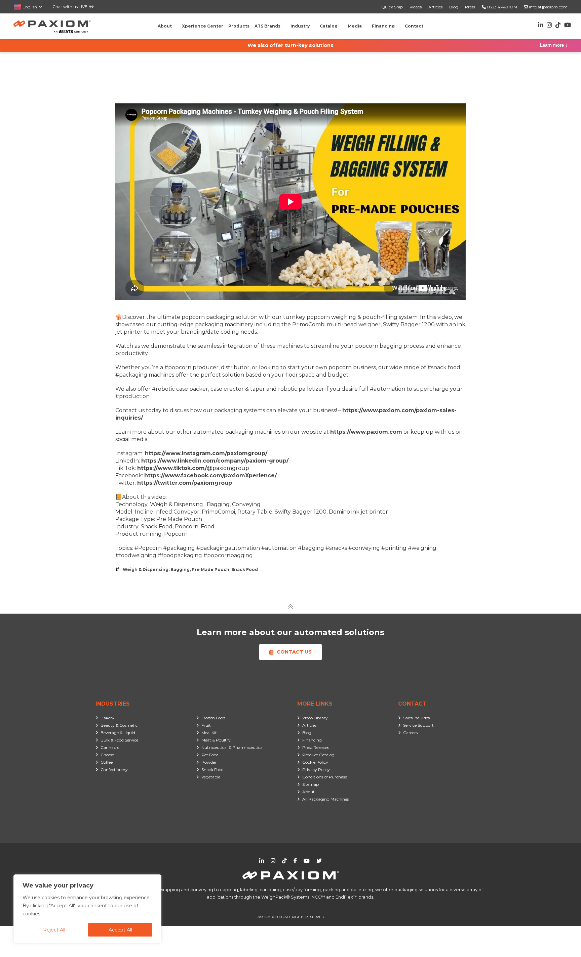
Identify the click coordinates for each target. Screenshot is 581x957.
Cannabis (110, 747)
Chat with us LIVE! (70, 6)
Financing (312, 740)
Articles (435, 6)
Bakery (107, 717)
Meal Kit (209, 732)
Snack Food (244, 569)
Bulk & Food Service (119, 740)
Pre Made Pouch (210, 569)
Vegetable (210, 776)
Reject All (54, 930)
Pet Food (210, 754)
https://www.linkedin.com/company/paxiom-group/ (214, 461)
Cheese (107, 754)
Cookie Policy (315, 762)
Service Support (418, 725)
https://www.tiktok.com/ (172, 468)
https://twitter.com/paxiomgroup (184, 483)
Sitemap (310, 784)
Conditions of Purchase (324, 776)
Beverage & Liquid (118, 732)
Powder (209, 762)
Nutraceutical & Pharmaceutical (232, 747)
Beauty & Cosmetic (119, 725)
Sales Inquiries (416, 717)
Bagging (180, 569)
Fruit (206, 725)
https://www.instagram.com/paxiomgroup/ (206, 453)
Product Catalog (318, 754)
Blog (453, 6)
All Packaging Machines (325, 799)
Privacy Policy (316, 769)
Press (470, 6)
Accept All (120, 930)
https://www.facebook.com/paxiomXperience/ (210, 475)
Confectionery (114, 769)
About (308, 791)
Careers (410, 732)
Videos (416, 6)
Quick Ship (392, 6)
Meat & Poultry (216, 740)
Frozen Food (213, 717)
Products (238, 26)
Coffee (107, 762)
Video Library (315, 717)
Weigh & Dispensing (145, 569)
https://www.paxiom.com (366, 432)
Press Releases (315, 747)
